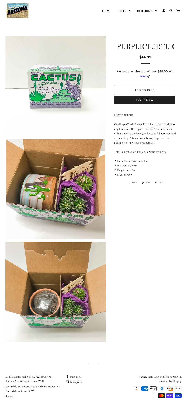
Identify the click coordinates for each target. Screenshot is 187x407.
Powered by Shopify (170, 381)
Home (106, 11)
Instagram (76, 382)
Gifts (122, 11)
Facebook (75, 376)
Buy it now (145, 99)
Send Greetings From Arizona (165, 376)
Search (9, 396)
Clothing (145, 11)
